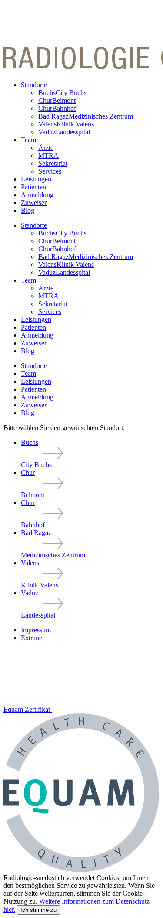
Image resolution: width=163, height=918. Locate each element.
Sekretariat (52, 163)
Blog (27, 210)
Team (28, 139)
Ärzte (45, 147)
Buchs (62, 92)
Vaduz (64, 132)
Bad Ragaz (85, 116)
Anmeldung (37, 194)
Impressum (36, 630)
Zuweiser (34, 202)
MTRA (48, 155)
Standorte (34, 85)
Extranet (32, 638)
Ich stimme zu (38, 910)
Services (49, 171)
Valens (66, 124)
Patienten (33, 187)
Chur (57, 100)
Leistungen (36, 179)
